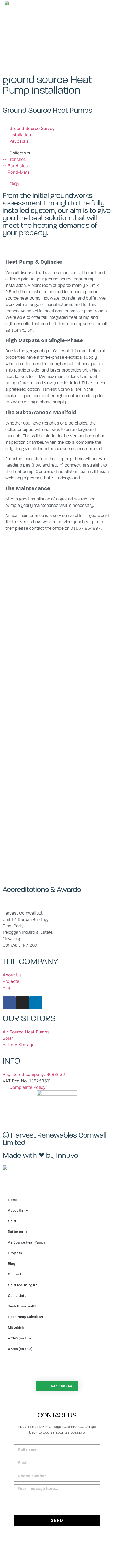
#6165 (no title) (20, 1338)
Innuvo (67, 1156)
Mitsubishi (16, 1328)
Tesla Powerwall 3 (22, 1306)
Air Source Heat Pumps (27, 1242)
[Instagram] (22, 1002)
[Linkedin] (35, 1002)
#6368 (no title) (20, 1349)
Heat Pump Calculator (25, 1317)
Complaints (17, 1296)
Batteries (15, 1232)
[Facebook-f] (9, 1002)
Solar (12, 1221)
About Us (15, 1210)
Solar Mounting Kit (23, 1285)
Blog (11, 1264)
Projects (15, 1253)
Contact (14, 1274)
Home (12, 1200)
